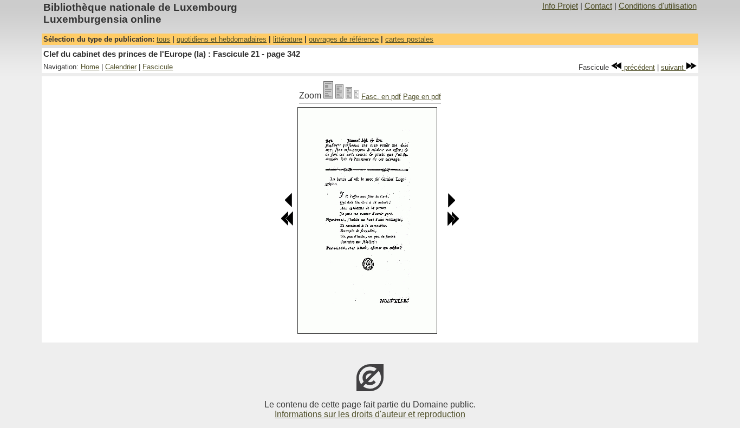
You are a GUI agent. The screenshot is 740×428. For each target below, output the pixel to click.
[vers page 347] (452, 223)
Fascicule (157, 67)
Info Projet (560, 6)
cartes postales (409, 39)
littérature (287, 39)
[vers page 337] (287, 223)
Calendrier (121, 67)
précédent (638, 67)
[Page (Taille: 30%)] (356, 95)
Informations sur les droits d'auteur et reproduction (370, 414)
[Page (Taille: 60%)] (349, 95)
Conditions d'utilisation (658, 6)
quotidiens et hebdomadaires (222, 39)
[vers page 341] (289, 205)
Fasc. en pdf (381, 97)
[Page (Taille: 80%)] (339, 95)
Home (90, 67)
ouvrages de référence (344, 39)
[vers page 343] (451, 205)
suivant (673, 67)
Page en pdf (422, 97)
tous (163, 39)
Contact (598, 6)
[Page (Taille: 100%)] (328, 95)
